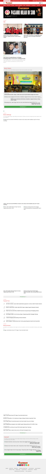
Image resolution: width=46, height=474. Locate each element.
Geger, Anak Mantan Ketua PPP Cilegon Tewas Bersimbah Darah (15, 415)
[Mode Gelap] (40, 3)
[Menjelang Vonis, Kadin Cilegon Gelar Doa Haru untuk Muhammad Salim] (18, 102)
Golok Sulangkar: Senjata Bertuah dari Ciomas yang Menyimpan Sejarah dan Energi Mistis (23, 321)
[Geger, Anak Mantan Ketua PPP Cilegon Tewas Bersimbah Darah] (23, 371)
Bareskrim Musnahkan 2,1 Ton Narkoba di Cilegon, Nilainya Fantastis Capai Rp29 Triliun (19, 418)
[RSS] (28, 465)
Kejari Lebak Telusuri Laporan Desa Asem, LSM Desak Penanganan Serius (17, 430)
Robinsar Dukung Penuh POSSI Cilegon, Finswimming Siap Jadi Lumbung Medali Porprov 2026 (33, 291)
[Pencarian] (42, 3)
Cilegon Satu (18, 469)
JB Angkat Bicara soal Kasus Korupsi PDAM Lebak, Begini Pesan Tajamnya (17, 427)
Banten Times (11, 469)
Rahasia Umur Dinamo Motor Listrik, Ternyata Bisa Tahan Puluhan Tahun (36, 447)
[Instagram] (24, 465)
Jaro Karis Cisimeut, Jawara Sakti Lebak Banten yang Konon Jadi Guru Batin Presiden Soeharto (24, 303)
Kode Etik (11, 468)
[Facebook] (18, 465)
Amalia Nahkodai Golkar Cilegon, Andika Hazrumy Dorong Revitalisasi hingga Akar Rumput (21, 94)
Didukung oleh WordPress (19, 471)
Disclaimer (16, 468)
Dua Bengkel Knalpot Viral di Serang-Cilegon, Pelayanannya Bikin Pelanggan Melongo (22, 314)
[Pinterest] (22, 465)
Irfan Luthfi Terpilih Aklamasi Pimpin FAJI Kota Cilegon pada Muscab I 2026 (11, 291)
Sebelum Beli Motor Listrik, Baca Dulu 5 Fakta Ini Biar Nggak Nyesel (35, 443)
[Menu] (4, 3)
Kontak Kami (30, 469)
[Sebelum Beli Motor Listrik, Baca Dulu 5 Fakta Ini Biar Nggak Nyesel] (17, 441)
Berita (4, 55)
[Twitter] (20, 465)
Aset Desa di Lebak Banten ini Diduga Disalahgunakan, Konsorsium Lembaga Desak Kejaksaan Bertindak (14, 59)
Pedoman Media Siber (23, 468)
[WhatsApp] (26, 465)
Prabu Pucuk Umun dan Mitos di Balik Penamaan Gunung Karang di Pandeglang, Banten (22, 310)
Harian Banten (37, 468)
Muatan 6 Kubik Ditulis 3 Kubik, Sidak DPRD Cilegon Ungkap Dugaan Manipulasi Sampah (22, 307)
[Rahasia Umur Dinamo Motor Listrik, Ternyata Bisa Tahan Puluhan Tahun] (18, 445)
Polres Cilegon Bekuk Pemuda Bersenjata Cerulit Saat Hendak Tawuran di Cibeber (18, 421)
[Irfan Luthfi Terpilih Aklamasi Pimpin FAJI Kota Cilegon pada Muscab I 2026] (12, 248)
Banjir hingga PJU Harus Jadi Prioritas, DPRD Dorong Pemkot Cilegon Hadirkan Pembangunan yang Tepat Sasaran (33, 36)
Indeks (7, 468)
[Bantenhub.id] (9, 3)
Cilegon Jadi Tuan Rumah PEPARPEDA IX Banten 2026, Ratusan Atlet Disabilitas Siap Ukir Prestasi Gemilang (21, 204)
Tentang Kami (24, 469)
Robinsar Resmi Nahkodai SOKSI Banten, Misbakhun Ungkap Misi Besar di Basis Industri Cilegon (25, 100)
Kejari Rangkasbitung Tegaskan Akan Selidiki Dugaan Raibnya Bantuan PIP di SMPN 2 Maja (20, 424)
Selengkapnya (22, 106)
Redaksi (35, 469)
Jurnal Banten (31, 468)
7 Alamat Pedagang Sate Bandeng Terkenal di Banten (16, 317)
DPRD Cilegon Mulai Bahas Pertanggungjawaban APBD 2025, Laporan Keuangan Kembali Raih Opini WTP (12, 36)
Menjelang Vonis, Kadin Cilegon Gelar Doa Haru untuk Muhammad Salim (36, 103)
